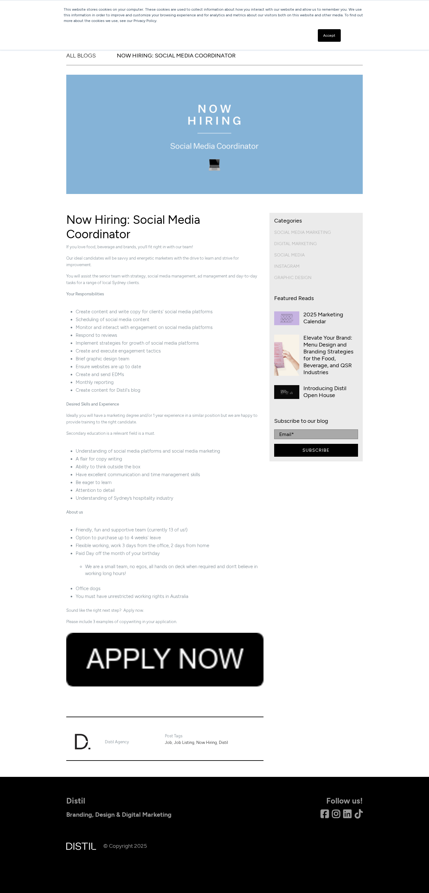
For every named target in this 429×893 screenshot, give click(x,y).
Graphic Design (293, 277)
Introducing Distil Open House (324, 392)
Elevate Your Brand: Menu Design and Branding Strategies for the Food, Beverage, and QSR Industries (328, 355)
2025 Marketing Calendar (323, 318)
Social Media (289, 255)
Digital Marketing (295, 243)
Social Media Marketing (302, 232)
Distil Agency (117, 742)
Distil (223, 742)
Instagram (287, 266)
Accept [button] (329, 35)
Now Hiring (206, 742)
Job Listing (184, 742)
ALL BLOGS (81, 55)
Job (168, 742)
